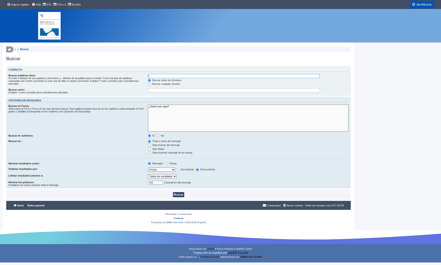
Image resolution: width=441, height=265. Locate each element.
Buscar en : (15, 141)
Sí (153, 135)
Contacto (179, 218)
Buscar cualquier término (166, 84)
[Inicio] (49, 26)
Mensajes (157, 163)
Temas (173, 163)
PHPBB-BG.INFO (210, 257)
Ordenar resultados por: (23, 169)
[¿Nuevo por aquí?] (248, 106)
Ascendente (187, 169)
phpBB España (238, 252)
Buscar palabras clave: (22, 75)
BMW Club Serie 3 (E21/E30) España (186, 222)
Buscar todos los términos (166, 80)
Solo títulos (158, 149)
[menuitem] (36, 4)
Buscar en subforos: (20, 135)
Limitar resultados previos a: (25, 175)
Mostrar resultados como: (24, 163)
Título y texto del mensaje (166, 141)
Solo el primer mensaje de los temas (172, 152)
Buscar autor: (16, 89)
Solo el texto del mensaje (166, 145)
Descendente (207, 169)
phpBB (211, 249)
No (162, 135)
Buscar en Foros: (18, 106)
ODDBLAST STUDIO (251, 257)
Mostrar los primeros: (21, 182)
